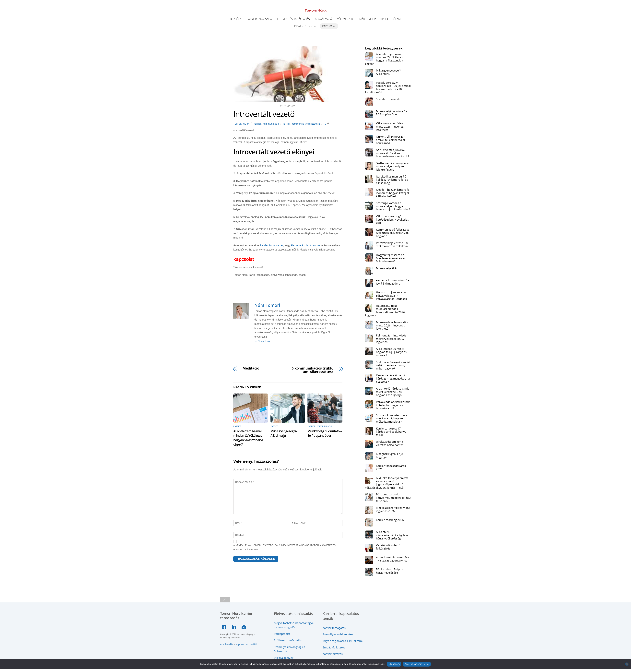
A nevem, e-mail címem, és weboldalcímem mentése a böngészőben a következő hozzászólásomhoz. (284, 547)
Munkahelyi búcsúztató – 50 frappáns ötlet (324, 433)
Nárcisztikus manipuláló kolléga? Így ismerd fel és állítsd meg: (392, 180)
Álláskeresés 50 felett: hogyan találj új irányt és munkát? (391, 352)
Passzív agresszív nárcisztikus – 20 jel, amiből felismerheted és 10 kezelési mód (388, 87)
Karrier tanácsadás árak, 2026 (391, 467)
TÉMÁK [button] (361, 19)
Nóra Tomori (267, 305)
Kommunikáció (271, 123)
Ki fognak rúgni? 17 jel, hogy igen (390, 455)
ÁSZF (254, 644)
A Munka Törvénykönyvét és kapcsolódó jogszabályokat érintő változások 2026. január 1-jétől (387, 482)
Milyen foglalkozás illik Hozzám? (343, 641)
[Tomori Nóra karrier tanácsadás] (316, 10)
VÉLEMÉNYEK (345, 19)
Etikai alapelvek (283, 658)
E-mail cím (299, 523)
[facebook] (224, 626)
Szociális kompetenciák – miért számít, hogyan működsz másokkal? (392, 418)
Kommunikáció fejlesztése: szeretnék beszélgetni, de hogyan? (393, 233)
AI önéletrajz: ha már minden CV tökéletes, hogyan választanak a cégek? (248, 438)
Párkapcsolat (282, 634)
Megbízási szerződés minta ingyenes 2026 (393, 509)
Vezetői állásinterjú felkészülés (388, 547)
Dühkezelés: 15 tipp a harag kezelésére (389, 571)
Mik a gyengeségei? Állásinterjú (283, 433)
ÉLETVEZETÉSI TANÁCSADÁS (293, 19)
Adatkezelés (226, 644)
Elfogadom (394, 664)
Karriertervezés (333, 654)
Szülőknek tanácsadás (288, 640)
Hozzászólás (244, 482)
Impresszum (242, 644)
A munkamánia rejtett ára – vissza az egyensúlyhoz (392, 559)
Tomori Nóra (241, 123)
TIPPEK (384, 19)
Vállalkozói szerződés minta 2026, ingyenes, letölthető (390, 126)
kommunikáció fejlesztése (306, 123)
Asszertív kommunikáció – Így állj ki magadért (392, 282)
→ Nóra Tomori (263, 341)
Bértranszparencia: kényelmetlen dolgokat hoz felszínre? (393, 497)
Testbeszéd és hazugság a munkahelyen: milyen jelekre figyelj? (392, 166)
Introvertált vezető (264, 113)
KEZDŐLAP (236, 19)
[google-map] (244, 626)
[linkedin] (234, 626)
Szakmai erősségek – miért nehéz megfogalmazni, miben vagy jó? (393, 365)
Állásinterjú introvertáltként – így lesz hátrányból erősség (392, 535)
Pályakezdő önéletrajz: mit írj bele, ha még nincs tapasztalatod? (393, 405)
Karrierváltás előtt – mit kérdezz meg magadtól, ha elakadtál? (393, 378)
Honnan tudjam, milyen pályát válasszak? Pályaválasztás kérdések (391, 295)
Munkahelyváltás (386, 268)
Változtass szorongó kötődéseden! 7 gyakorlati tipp (392, 219)
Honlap (240, 535)
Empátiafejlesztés (334, 647)
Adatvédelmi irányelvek (417, 664)
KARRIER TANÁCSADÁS (260, 19)
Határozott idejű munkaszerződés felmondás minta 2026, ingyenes (385, 310)
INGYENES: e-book (305, 26)
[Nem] (627, 664)
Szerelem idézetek (388, 99)
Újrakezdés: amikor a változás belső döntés (389, 443)
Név (238, 523)
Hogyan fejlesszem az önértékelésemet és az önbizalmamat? (390, 258)
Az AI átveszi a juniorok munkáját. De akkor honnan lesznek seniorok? (392, 153)
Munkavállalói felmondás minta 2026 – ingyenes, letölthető (392, 325)
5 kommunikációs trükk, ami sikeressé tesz (312, 370)
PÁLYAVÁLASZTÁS (323, 19)
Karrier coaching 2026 (390, 520)
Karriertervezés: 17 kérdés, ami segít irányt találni (391, 432)
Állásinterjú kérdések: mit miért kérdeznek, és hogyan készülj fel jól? (392, 392)
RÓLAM (396, 19)
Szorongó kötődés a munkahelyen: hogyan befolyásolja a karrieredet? (393, 206)
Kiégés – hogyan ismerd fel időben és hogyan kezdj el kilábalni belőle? (393, 193)
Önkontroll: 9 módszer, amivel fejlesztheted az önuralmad (390, 140)
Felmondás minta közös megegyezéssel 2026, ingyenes (391, 339)
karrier (286, 123)
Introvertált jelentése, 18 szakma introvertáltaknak (392, 244)
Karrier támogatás (334, 628)
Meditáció (251, 368)
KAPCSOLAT (329, 26)
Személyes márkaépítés (338, 634)
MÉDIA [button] (372, 19)
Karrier (257, 123)
